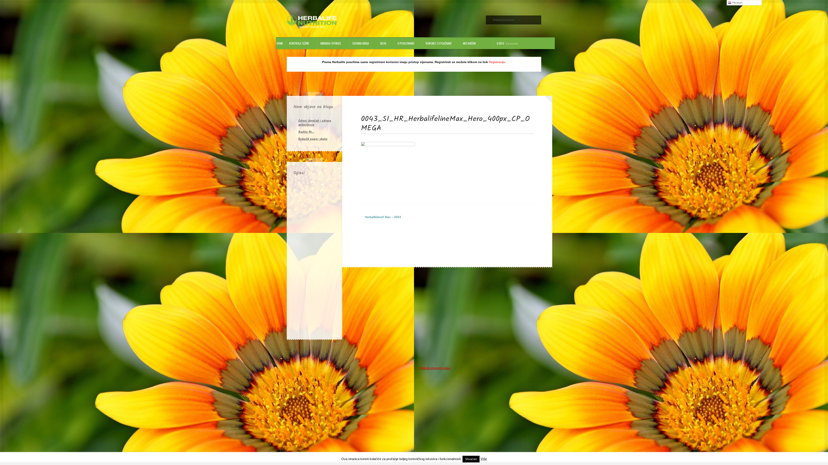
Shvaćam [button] (471, 459)
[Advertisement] (314, 259)
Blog (383, 43)
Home (280, 43)
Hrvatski (737, 2)
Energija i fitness (330, 43)
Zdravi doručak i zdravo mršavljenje (314, 122)
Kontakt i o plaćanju (439, 43)
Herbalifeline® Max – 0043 (383, 217)
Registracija (497, 62)
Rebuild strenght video (435, 368)
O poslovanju (406, 43)
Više (483, 459)
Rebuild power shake (313, 139)
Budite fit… (306, 132)
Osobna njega (360, 43)
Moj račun (469, 43)
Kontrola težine (299, 43)
